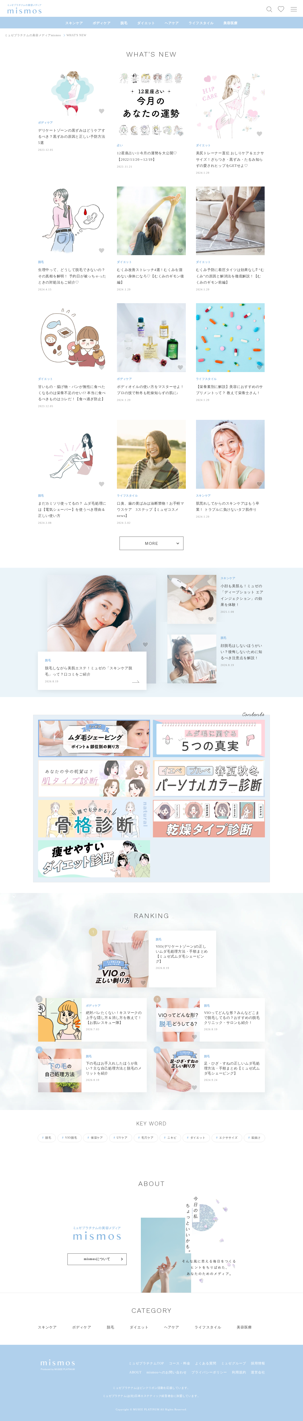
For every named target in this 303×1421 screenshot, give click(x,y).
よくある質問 (205, 1363)
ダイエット (146, 23)
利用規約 (239, 1372)
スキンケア (74, 23)
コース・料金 (179, 1363)
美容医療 (230, 23)
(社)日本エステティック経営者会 (151, 1396)
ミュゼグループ (233, 1363)
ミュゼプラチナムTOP (146, 1363)
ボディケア (102, 23)
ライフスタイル (201, 23)
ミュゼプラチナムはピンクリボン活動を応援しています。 (151, 1388)
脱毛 (124, 23)
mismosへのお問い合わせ (167, 1372)
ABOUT (135, 1372)
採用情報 (258, 1363)
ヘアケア (172, 23)
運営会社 (258, 1372)
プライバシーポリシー (209, 1372)
